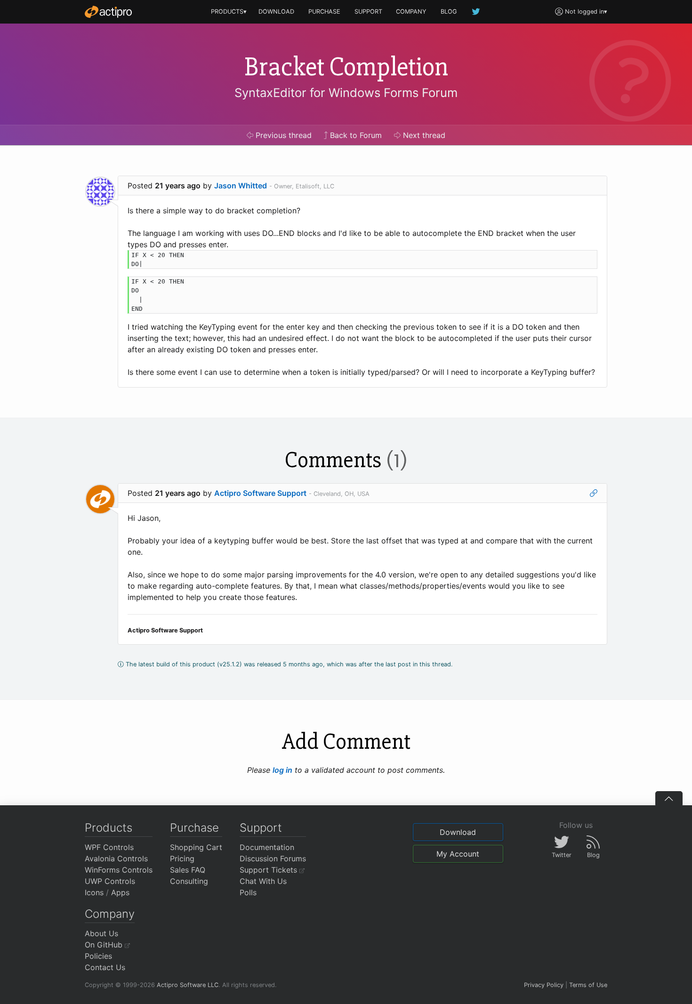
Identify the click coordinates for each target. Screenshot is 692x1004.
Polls (248, 892)
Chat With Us (263, 881)
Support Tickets (269, 869)
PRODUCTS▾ (229, 11)
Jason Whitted (240, 185)
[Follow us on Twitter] (476, 11)
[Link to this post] (593, 493)
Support (261, 827)
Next (423, 135)
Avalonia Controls (116, 858)
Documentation (267, 847)
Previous (282, 135)
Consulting (189, 881)
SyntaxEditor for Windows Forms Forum (346, 92)
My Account (457, 853)
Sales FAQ (187, 869)
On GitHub (105, 944)
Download (458, 832)
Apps (120, 892)
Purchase (194, 827)
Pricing (182, 858)
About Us (101, 933)
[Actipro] (108, 11)
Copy (585, 258)
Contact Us (105, 967)
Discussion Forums (273, 858)
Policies (98, 956)
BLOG (449, 11)
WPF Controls (109, 847)
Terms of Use (588, 984)
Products (108, 827)
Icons (94, 892)
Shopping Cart (196, 847)
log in (282, 770)
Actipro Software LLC (187, 984)
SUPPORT (368, 11)
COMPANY (411, 11)
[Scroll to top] (669, 798)
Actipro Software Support (260, 493)
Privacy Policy (543, 984)
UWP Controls (110, 881)
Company (110, 914)
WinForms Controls (119, 869)
